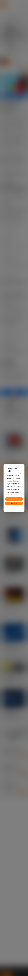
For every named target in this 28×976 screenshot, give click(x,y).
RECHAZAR (14, 503)
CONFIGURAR (14, 507)
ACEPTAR (14, 499)
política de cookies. (11, 494)
